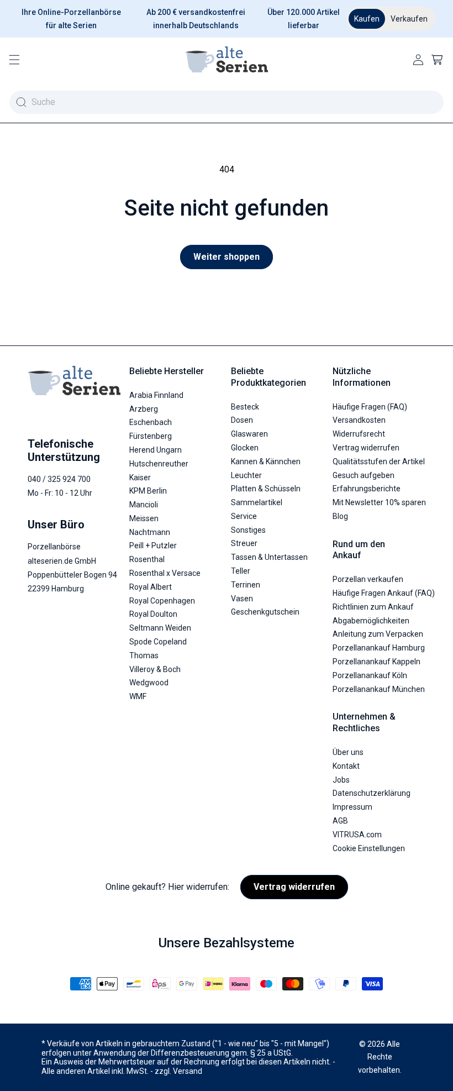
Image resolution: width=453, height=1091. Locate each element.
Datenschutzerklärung (371, 793)
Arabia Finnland (156, 395)
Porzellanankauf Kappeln (376, 661)
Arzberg (143, 409)
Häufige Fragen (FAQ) (370, 406)
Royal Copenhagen (162, 600)
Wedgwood (148, 682)
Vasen (242, 598)
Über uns (348, 752)
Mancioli (143, 504)
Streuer (244, 543)
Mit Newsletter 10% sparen (379, 502)
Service (244, 516)
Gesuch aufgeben (363, 475)
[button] (14, 60)
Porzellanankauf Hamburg (379, 647)
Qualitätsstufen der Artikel (379, 461)
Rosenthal (147, 559)
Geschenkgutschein (265, 611)
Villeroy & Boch (155, 669)
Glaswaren (249, 433)
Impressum (352, 806)
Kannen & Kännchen (266, 461)
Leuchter (246, 475)
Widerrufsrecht (359, 433)
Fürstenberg (150, 436)
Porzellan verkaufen (368, 579)
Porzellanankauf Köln (370, 675)
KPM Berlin (148, 490)
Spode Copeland (158, 641)
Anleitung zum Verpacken (378, 634)
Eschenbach (150, 422)
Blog (340, 516)
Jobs (341, 779)
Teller (240, 571)
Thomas (144, 655)
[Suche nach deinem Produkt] (21, 102)
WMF (137, 696)
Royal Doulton (153, 614)
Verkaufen (409, 18)
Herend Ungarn (155, 449)
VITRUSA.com (357, 834)
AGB (340, 820)
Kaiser (140, 477)
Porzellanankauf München (379, 689)
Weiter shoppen (226, 256)
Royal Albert (150, 587)
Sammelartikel (256, 502)
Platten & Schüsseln (266, 488)
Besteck (245, 406)
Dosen (242, 420)
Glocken (245, 447)
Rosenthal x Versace (165, 573)
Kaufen (367, 18)
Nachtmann (149, 532)
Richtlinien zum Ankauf (373, 606)
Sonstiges (248, 530)
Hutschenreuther (158, 463)
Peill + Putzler (153, 545)
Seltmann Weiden (160, 627)
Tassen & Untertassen (269, 557)
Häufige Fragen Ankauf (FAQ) (384, 593)
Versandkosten (359, 420)
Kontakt (346, 766)
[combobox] (226, 102)
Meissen (144, 518)
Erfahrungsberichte (367, 488)
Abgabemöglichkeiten (371, 620)
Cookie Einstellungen (369, 848)
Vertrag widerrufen (366, 447)
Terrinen (245, 584)
